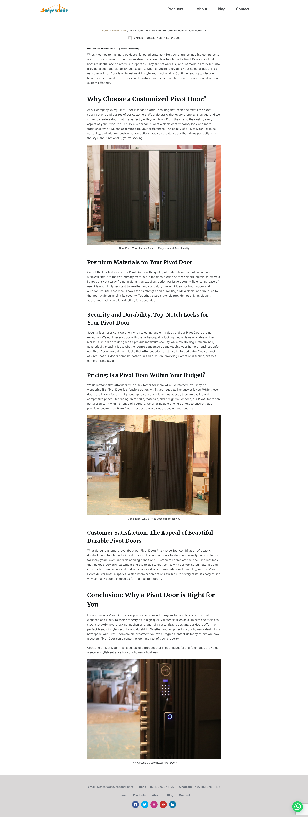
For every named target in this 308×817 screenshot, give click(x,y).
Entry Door (173, 38)
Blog (170, 795)
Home (121, 795)
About (156, 795)
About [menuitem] (202, 9)
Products (139, 795)
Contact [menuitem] (242, 9)
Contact (185, 795)
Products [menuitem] (175, 9)
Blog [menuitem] (221, 9)
